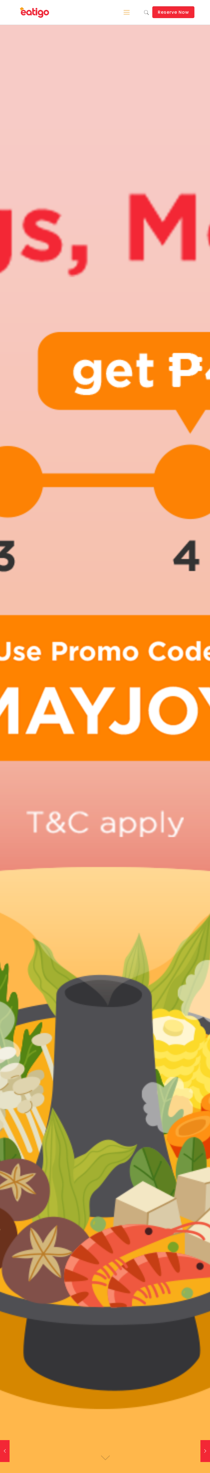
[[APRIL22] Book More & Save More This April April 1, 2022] (5, 1451)
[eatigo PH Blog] (35, 12)
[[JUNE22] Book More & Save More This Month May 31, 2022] (205, 1451)
